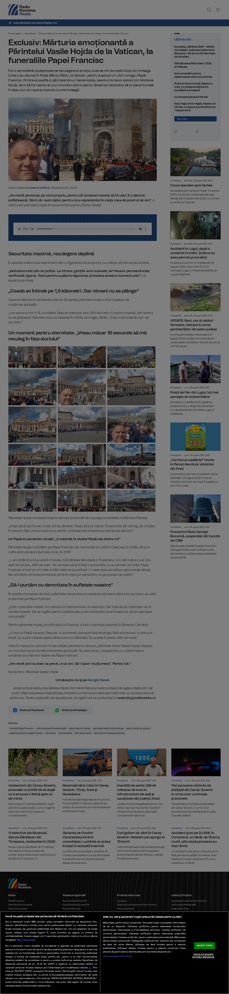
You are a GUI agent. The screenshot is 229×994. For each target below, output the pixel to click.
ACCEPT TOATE (205, 946)
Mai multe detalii (26, 940)
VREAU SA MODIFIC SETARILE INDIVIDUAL (203, 955)
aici (90, 968)
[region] (114, 952)
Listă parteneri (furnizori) (117, 956)
